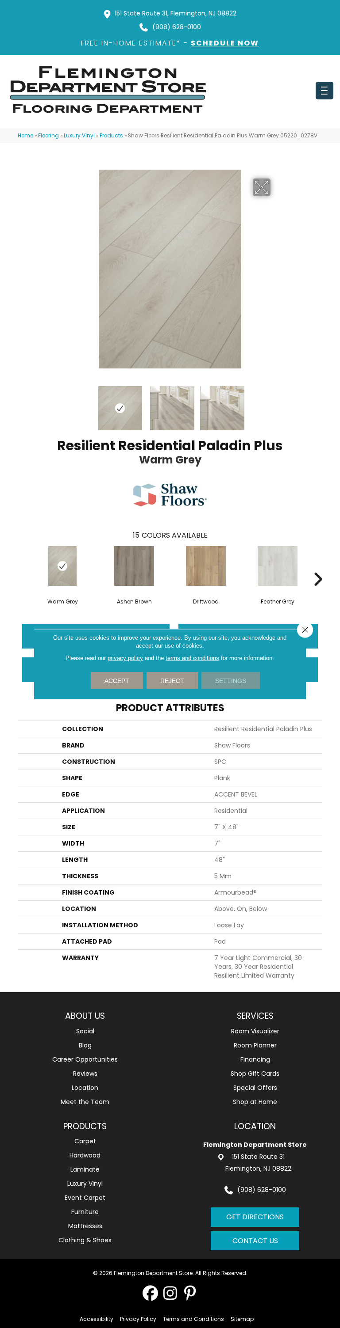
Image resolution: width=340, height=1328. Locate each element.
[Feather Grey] (277, 566)
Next (276, 403)
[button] (150, 1293)
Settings (230, 680)
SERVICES (255, 1016)
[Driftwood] (206, 566)
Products (111, 135)
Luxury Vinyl (79, 135)
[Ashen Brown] (134, 566)
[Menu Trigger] (324, 90)
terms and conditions (192, 658)
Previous (63, 403)
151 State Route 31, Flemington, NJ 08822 (175, 13)
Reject (172, 680)
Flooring (48, 135)
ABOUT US (85, 1016)
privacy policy (125, 658)
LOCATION (255, 1126)
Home (25, 135)
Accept (116, 680)
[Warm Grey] (62, 566)
